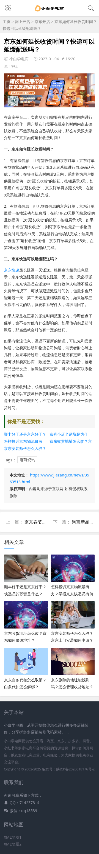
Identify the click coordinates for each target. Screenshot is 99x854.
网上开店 (22, 21)
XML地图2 (12, 844)
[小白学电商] (49, 11)
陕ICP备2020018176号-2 (75, 769)
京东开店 (42, 21)
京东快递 (11, 270)
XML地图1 (12, 837)
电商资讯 (27, 459)
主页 (6, 21)
